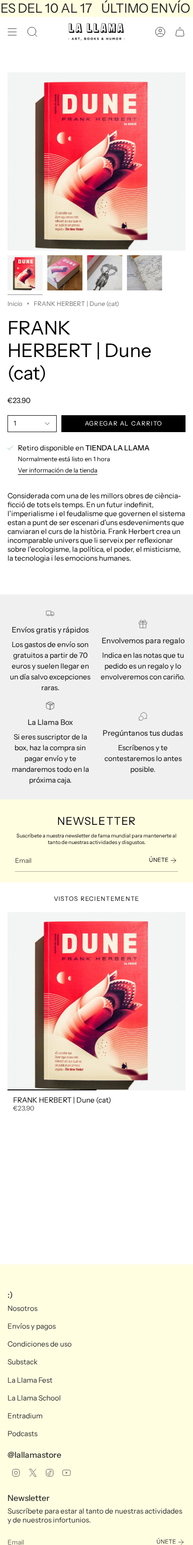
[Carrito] (180, 32)
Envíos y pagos (31, 1326)
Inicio (14, 303)
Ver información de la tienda (57, 470)
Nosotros (22, 1308)
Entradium (25, 1415)
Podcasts (22, 1433)
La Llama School (34, 1397)
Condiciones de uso (39, 1344)
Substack (22, 1361)
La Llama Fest (29, 1380)
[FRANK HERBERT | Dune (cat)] (96, 1001)
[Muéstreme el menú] (12, 32)
